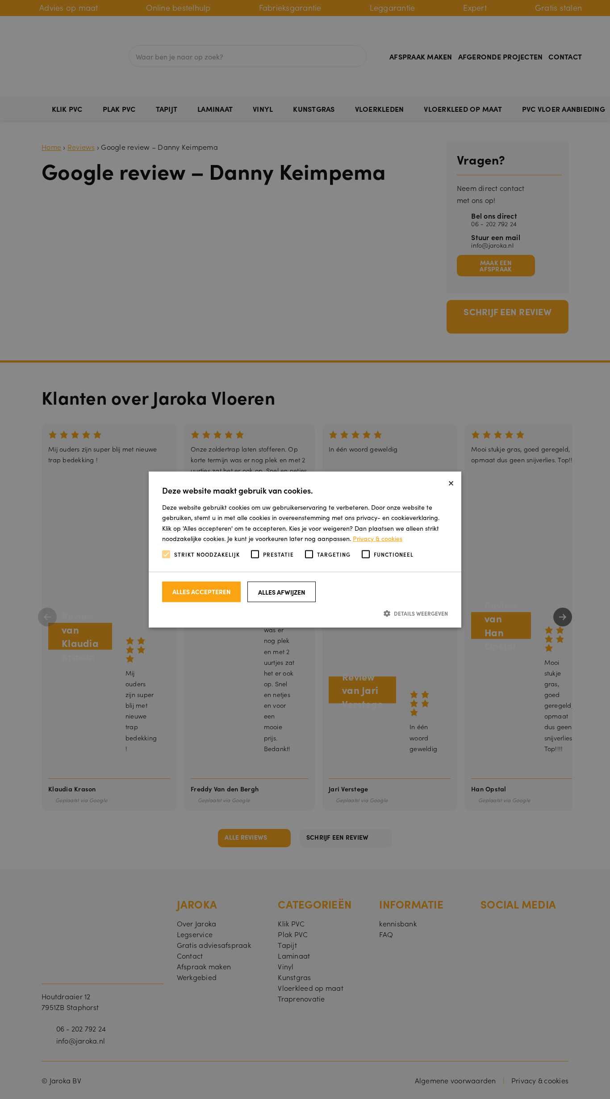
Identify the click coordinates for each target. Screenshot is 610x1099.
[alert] (305, 549)
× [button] (451, 481)
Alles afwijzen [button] (281, 592)
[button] (305, 613)
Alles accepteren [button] (201, 591)
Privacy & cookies (377, 537)
